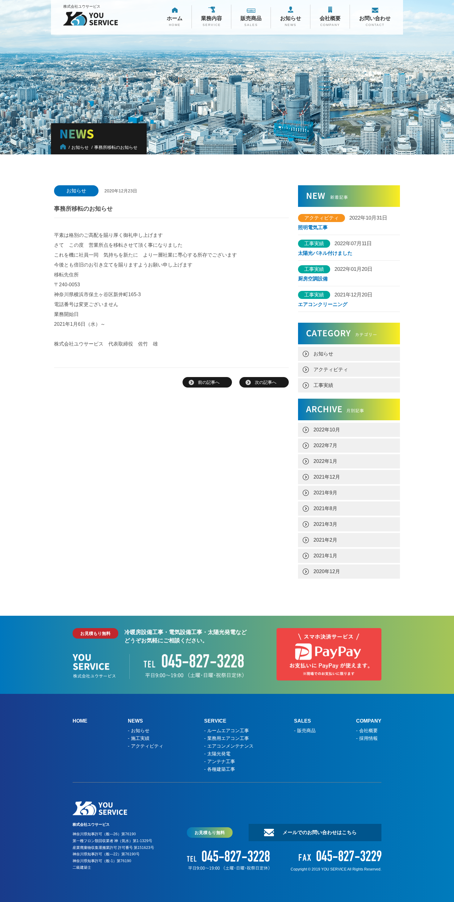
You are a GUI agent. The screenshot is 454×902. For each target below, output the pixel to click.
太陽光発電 (218, 753)
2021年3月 (325, 524)
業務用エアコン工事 (228, 738)
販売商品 (306, 730)
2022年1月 (325, 461)
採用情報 (368, 738)
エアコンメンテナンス (230, 746)
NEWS (135, 721)
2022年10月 (326, 429)
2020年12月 (326, 571)
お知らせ (323, 353)
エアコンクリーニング (322, 304)
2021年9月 (325, 492)
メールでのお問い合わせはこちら (320, 832)
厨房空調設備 (315, 278)
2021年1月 (325, 555)
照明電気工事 (313, 227)
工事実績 (323, 385)
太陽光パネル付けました (325, 253)
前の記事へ (209, 382)
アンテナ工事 (221, 761)
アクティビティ (330, 369)
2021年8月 (325, 508)
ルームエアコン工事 (228, 730)
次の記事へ (265, 382)
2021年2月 (325, 540)
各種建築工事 (221, 769)
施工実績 (140, 738)
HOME (80, 721)
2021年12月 (326, 477)
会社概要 (368, 730)
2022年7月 (325, 445)
